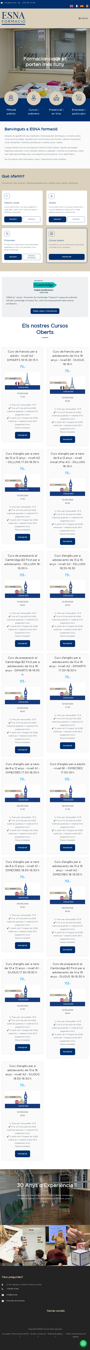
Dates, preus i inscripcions (45, 311)
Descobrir (13, 219)
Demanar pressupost (31, 256)
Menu (84, 18)
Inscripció (22, 435)
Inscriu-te (31, 219)
